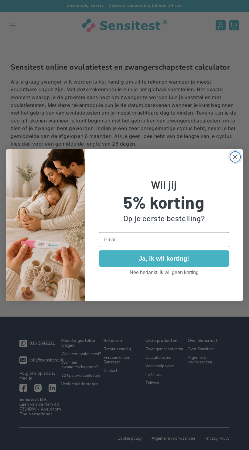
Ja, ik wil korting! (164, 258)
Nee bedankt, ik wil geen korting (164, 272)
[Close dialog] (235, 157)
